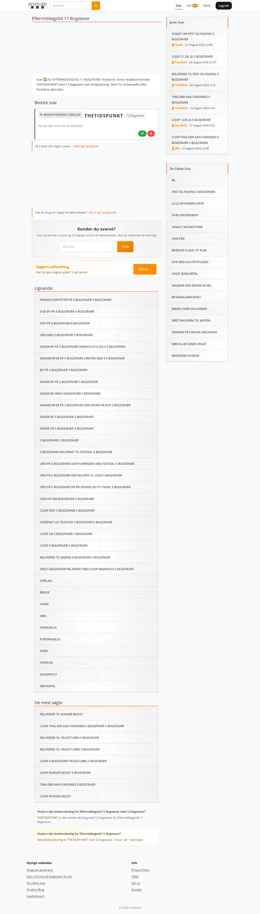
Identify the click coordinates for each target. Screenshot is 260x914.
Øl (174, 180)
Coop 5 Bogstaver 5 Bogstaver (64, 545)
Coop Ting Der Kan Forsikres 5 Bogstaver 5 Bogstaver (82, 726)
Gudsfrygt (48, 674)
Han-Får (178, 238)
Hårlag (46, 580)
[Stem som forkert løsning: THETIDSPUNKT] (151, 133)
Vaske (44, 604)
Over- (44, 651)
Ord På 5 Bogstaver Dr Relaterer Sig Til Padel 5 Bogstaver (85, 487)
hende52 (180, 62)
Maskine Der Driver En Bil (192, 285)
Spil (192, 5)
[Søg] (96, 5)
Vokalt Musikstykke (187, 227)
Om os (135, 883)
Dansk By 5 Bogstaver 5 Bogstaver (66, 417)
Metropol (48, 686)
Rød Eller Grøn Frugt (189, 344)
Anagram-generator (40, 870)
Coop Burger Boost (55, 796)
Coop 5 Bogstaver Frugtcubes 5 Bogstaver (73, 761)
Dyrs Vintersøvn (185, 215)
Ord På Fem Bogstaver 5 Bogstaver (67, 499)
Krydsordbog (35, 890)
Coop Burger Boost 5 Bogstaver (65, 772)
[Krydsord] (37, 5)
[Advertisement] (96, 48)
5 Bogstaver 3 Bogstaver (59, 440)
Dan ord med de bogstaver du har (49, 876)
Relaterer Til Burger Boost (61, 714)
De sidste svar (36, 883)
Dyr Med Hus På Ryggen (190, 262)
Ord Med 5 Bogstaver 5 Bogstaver (66, 335)
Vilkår (135, 876)
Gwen (178, 45)
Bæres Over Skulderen (189, 309)
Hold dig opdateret (86, 146)
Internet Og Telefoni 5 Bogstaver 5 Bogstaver (76, 522)
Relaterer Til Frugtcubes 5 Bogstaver (69, 737)
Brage (45, 592)
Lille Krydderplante (188, 203)
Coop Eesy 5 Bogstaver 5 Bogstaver (67, 510)
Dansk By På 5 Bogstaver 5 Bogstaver (69, 382)
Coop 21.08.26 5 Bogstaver (192, 56)
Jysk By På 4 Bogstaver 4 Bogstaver (67, 311)
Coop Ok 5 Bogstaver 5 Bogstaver (66, 534)
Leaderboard (35, 896)
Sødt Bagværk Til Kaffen (191, 320)
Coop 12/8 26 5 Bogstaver (191, 120)
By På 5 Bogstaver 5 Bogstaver (63, 370)
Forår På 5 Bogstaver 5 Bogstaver (66, 428)
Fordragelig (50, 639)
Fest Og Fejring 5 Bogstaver (193, 192)
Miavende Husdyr (185, 355)
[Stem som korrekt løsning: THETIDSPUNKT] (142, 133)
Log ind (224, 6)
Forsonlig (48, 627)
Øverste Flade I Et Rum (189, 250)
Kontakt (136, 890)
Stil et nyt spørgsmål (102, 212)
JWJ (176, 148)
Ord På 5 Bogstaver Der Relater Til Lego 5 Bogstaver (81, 475)
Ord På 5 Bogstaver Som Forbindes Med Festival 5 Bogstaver (87, 463)
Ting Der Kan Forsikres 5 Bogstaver (68, 784)
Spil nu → (145, 269)
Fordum (46, 662)
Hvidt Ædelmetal (185, 273)
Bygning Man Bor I (186, 297)
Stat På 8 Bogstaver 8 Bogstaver (65, 323)
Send (125, 247)
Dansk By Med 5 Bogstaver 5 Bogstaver (70, 393)
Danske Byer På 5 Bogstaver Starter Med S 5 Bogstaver (82, 358)
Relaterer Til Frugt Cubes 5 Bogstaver (70, 749)
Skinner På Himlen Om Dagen (194, 332)
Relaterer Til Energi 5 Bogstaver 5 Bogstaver (75, 557)
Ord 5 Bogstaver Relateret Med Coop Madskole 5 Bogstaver (87, 569)
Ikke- (43, 616)
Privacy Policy (140, 870)
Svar (179, 5)
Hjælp (207, 5)
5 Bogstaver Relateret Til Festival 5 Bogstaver (76, 452)
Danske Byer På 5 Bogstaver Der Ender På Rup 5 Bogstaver (85, 405)
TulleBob (180, 85)
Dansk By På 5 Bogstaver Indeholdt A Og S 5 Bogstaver (82, 346)
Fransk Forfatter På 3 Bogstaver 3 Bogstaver (75, 300)
